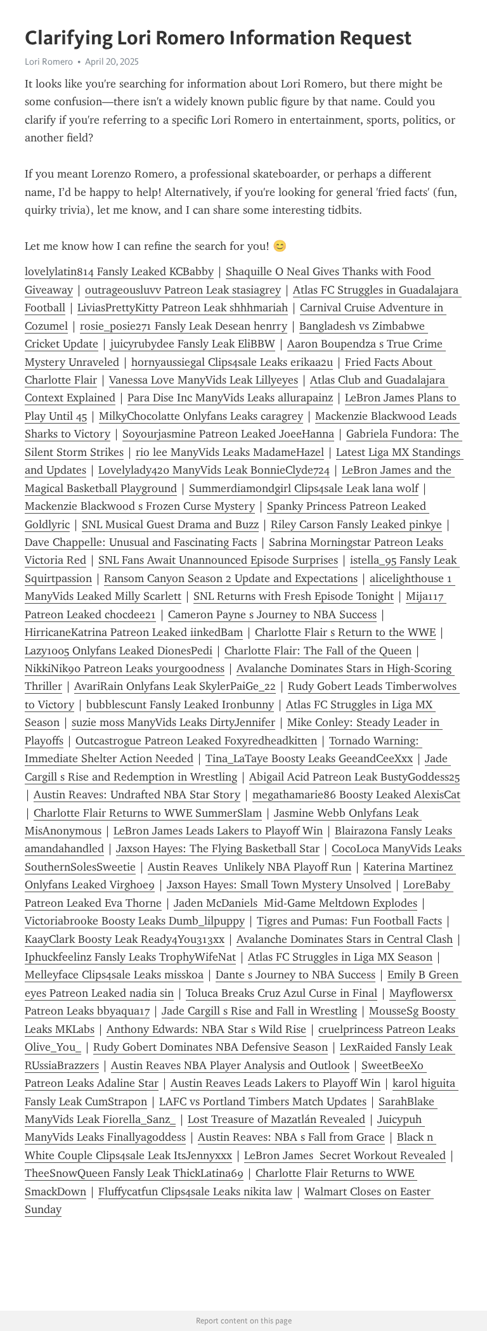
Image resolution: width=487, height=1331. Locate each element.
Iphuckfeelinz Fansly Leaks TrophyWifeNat (130, 957)
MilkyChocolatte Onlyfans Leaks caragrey (201, 416)
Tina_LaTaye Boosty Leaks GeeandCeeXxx (309, 758)
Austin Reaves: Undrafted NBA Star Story (137, 795)
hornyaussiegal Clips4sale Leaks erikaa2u (232, 362)
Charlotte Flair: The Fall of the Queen (318, 651)
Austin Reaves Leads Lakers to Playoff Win (275, 1083)
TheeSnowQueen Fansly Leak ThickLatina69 (134, 1173)
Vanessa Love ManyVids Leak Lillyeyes (203, 380)
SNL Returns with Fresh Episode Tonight (293, 596)
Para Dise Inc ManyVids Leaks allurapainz (230, 398)
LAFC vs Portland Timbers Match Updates (263, 1101)
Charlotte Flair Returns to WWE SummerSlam (148, 813)
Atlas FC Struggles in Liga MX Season (340, 957)
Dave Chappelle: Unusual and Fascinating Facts (141, 542)
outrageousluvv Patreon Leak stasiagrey (183, 290)
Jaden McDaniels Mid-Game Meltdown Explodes (295, 903)
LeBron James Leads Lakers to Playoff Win (218, 831)
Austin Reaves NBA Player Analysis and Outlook (230, 1065)
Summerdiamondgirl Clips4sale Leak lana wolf (304, 488)
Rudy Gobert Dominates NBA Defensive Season (210, 1047)
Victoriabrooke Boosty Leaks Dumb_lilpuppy (135, 921)
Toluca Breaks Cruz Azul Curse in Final (281, 993)
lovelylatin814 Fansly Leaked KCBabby (119, 271)
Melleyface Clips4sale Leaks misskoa (114, 975)
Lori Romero (49, 61)
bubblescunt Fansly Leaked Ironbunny (180, 704)
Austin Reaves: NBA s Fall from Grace (291, 1137)
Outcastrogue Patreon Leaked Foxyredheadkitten (196, 741)
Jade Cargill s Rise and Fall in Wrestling (259, 1011)
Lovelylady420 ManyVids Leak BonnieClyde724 (214, 470)
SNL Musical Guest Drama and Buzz (170, 524)
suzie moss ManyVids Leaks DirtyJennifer (173, 722)
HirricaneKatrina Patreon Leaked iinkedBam (134, 632)
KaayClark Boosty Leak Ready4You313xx (124, 939)
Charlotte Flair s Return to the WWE (345, 632)
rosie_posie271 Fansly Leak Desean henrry (183, 326)
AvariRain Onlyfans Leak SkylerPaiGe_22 (175, 686)
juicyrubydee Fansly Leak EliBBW (192, 344)
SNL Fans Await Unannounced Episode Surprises (218, 560)
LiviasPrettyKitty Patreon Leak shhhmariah (182, 308)
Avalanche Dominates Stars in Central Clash (345, 939)
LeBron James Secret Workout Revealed (345, 1155)
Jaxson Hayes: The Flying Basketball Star (218, 848)
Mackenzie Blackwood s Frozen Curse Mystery (140, 506)
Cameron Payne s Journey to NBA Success (272, 614)
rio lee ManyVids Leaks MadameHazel (230, 452)
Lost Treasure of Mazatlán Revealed (276, 1119)
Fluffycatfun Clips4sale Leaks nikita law (195, 1191)
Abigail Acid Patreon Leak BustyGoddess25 (354, 777)
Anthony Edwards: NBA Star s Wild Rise (206, 1029)
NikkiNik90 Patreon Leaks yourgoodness (124, 668)
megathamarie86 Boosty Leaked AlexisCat (356, 795)
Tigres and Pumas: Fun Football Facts (349, 921)
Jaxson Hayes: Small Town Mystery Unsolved (279, 885)
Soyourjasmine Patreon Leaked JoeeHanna (228, 434)
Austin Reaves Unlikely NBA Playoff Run (249, 867)
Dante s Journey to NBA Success (295, 975)
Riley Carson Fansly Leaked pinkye (356, 524)
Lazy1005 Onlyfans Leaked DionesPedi (118, 651)
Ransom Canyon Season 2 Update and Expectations (231, 578)
